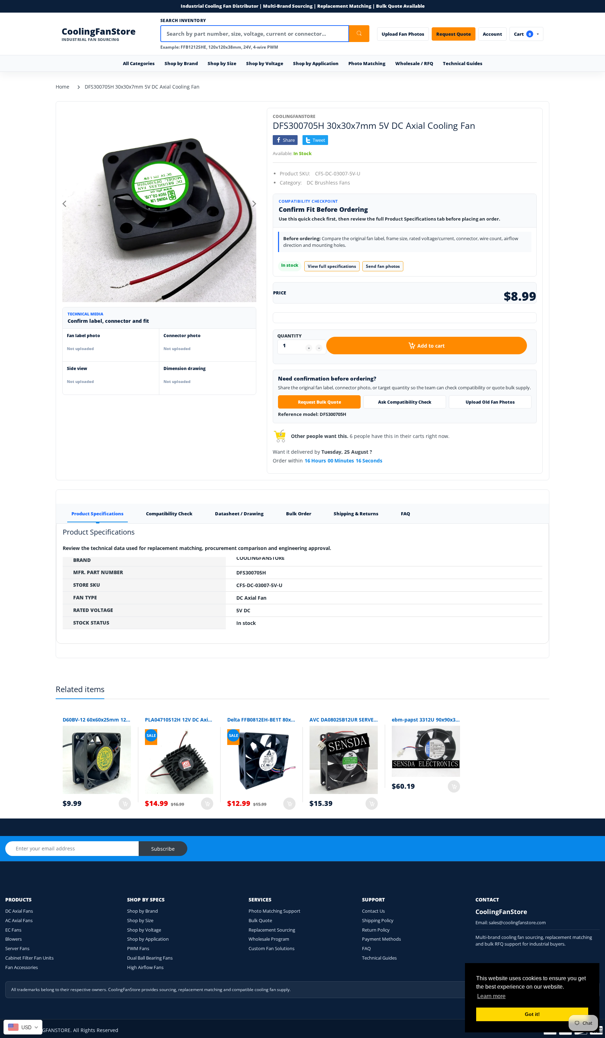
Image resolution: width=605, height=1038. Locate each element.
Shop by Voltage (144, 930)
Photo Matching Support (274, 911)
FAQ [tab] (405, 513)
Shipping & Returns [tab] (356, 513)
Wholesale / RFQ (414, 63)
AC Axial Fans (19, 920)
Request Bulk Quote (319, 402)
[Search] (359, 33)
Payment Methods (381, 939)
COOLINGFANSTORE (294, 116)
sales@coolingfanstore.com (517, 922)
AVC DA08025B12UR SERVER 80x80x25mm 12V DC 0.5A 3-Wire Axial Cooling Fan (344, 719)
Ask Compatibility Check (404, 402)
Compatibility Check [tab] (169, 513)
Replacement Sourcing (272, 930)
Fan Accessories (21, 967)
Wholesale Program (269, 939)
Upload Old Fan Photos (490, 402)
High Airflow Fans (145, 967)
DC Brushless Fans (328, 182)
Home (62, 86)
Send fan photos (383, 266)
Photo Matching (366, 63)
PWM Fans (138, 948)
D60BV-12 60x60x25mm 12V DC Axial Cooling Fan (97, 719)
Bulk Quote (260, 920)
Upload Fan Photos (403, 34)
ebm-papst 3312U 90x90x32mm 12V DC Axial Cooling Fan (426, 719)
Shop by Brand (142, 911)
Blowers (13, 939)
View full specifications (332, 266)
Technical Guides (462, 63)
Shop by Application (148, 939)
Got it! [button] (532, 1014)
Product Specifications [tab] (97, 513)
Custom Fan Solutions (271, 948)
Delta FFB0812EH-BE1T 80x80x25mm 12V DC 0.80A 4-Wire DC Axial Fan (261, 719)
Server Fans (17, 948)
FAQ (366, 948)
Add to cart (431, 345)
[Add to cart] (125, 803)
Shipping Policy (378, 920)
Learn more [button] (491, 996)
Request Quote (453, 34)
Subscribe (163, 848)
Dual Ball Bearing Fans (150, 958)
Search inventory (183, 21)
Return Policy (376, 930)
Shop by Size (140, 920)
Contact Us (373, 911)
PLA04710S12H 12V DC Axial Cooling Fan (179, 719)
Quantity (289, 336)
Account (492, 34)
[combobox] (23, 1027)
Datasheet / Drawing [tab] (239, 513)
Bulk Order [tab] (298, 513)
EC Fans (13, 930)
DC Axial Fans (19, 911)
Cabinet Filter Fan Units (29, 958)
